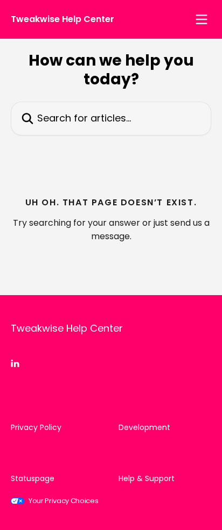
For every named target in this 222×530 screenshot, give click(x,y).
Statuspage (32, 478)
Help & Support (147, 478)
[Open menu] (201, 19)
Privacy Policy (36, 427)
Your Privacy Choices (64, 500)
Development (144, 427)
